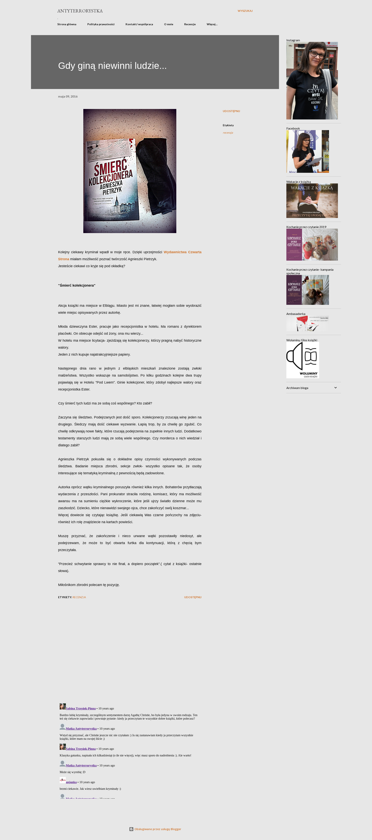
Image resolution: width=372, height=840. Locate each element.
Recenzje (190, 24)
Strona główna (66, 24)
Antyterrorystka (80, 11)
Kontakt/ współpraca (139, 24)
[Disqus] (130, 649)
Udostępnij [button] (231, 111)
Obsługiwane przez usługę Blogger (157, 829)
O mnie (168, 24)
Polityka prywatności (101, 24)
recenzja (228, 132)
